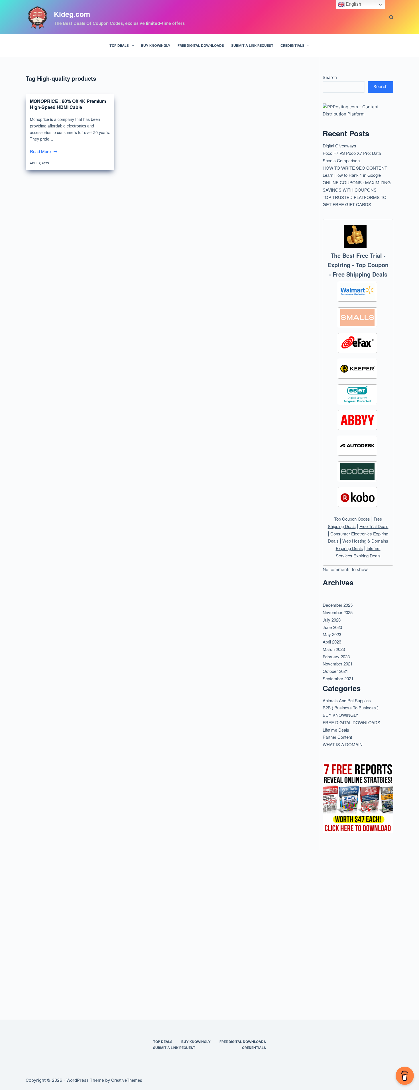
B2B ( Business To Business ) (351, 708)
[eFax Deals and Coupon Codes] (357, 343)
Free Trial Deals (374, 526)
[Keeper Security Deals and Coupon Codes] (357, 369)
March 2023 (334, 649)
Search (330, 77)
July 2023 (332, 620)
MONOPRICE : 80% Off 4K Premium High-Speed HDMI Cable (68, 104)
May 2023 (332, 634)
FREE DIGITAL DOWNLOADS (201, 45)
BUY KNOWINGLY (155, 45)
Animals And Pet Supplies (347, 700)
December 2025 (338, 605)
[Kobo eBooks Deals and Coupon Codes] (357, 497)
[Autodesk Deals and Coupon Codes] (357, 446)
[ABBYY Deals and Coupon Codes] (357, 420)
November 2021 (338, 664)
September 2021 (338, 678)
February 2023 (336, 656)
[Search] (391, 17)
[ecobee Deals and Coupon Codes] (357, 471)
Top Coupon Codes (352, 519)
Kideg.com (72, 14)
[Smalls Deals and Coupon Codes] (357, 317)
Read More (43, 151)
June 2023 (332, 627)
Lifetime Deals (336, 730)
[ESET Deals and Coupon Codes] (357, 394)
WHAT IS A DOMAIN (343, 744)
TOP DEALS (119, 45)
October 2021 (335, 671)
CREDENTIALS (292, 45)
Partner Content (337, 737)
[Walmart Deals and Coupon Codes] (357, 292)
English (353, 4)
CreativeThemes (126, 1080)
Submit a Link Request (252, 45)
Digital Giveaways (339, 146)
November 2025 (338, 612)
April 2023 (332, 642)
